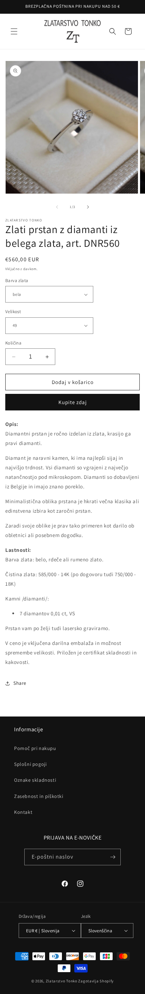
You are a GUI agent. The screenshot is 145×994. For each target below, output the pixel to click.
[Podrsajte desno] (88, 207)
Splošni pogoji (30, 764)
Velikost (13, 312)
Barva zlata (16, 280)
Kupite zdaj (72, 402)
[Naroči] (112, 857)
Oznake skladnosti (35, 780)
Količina (13, 343)
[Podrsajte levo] (57, 207)
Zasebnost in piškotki (38, 796)
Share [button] (19, 683)
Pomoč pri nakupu (35, 748)
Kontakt (23, 812)
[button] (14, 31)
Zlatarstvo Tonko (61, 980)
